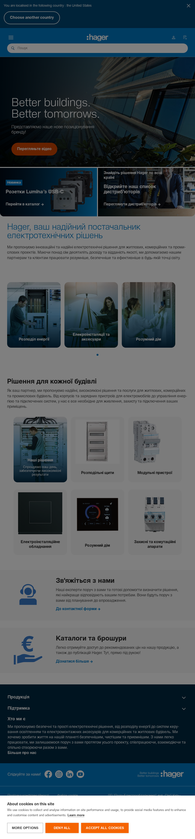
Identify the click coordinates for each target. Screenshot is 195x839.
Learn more (76, 815)
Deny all (62, 828)
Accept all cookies (105, 828)
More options (25, 828)
